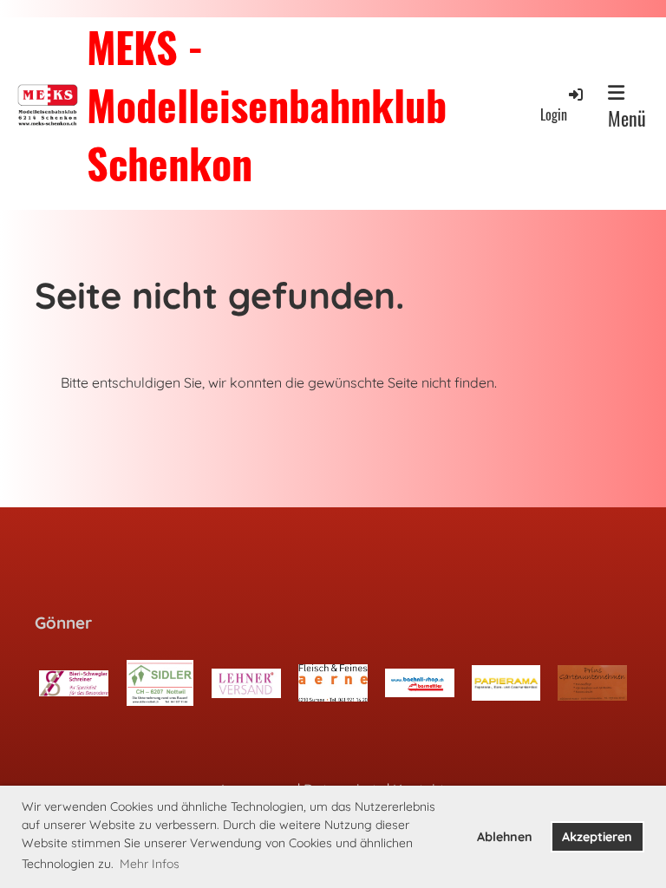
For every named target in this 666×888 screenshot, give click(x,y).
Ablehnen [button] (504, 837)
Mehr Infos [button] (150, 864)
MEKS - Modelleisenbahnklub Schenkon (267, 105)
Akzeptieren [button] (597, 837)
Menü (627, 118)
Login (553, 114)
